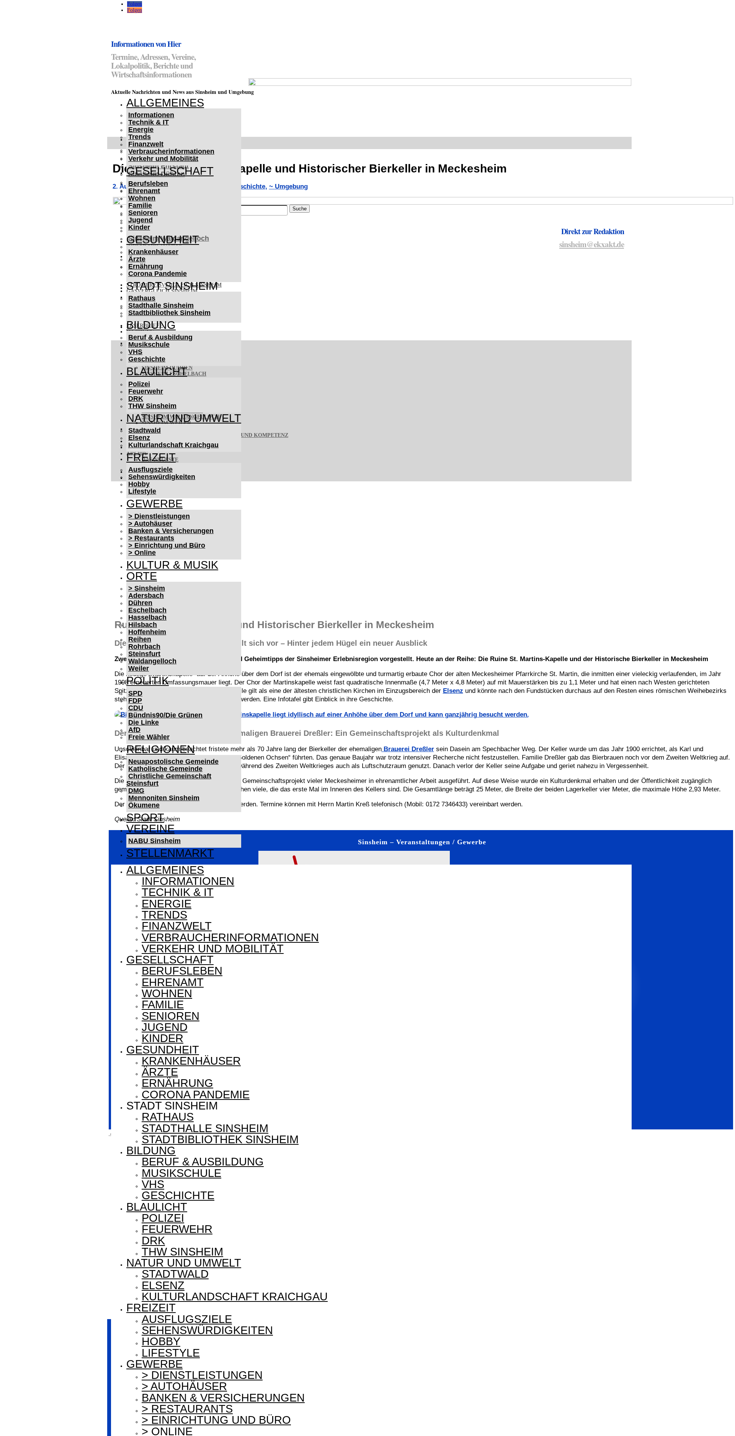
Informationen (151, 115)
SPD (135, 693)
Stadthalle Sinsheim (161, 305)
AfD (134, 730)
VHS (135, 352)
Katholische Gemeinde (165, 769)
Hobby (139, 484)
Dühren (140, 603)
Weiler (138, 668)
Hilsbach (142, 625)
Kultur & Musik (172, 565)
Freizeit (151, 457)
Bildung (151, 325)
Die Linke (143, 722)
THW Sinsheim (152, 406)
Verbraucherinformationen (171, 151)
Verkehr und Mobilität (163, 158)
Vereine (150, 828)
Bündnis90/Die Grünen (165, 715)
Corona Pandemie (157, 273)
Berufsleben (148, 183)
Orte (141, 576)
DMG (136, 790)
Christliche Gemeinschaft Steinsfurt (168, 779)
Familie (140, 205)
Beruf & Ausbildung (160, 337)
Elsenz (139, 437)
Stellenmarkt (170, 853)
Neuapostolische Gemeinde (173, 761)
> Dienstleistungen (159, 516)
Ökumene (144, 805)
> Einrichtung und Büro (166, 545)
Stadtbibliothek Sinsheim (169, 313)
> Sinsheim (146, 588)
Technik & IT (148, 122)
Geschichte (146, 359)
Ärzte (136, 259)
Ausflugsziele (150, 469)
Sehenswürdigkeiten (161, 477)
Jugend (140, 220)
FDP (135, 700)
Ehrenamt (144, 191)
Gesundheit (162, 239)
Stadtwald (144, 430)
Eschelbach (147, 610)
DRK (135, 398)
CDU (135, 708)
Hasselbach (147, 617)
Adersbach (146, 595)
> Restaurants (151, 538)
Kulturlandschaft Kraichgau (173, 445)
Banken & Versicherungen (171, 531)
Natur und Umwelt (183, 418)
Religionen (160, 749)
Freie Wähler (149, 737)
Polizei (139, 384)
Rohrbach (144, 646)
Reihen (139, 639)
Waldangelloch (152, 661)
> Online (142, 552)
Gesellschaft (170, 171)
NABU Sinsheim (154, 841)
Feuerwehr (145, 391)
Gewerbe (154, 503)
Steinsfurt (144, 654)
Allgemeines (165, 103)
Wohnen (141, 198)
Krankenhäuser (153, 252)
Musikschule (149, 344)
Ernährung (145, 266)
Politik (147, 681)
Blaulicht (156, 371)
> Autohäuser (150, 523)
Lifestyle (142, 491)
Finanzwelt (145, 144)
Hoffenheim (147, 632)
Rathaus (141, 298)
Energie (141, 129)
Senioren (143, 213)
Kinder (139, 227)
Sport (145, 817)
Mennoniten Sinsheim (163, 798)
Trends (139, 137)
